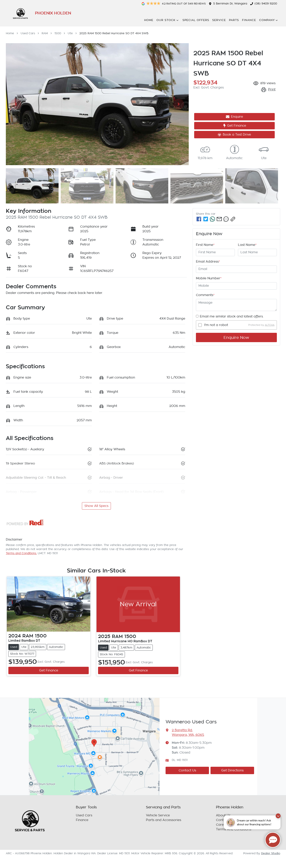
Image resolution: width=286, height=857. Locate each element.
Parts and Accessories (163, 820)
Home (148, 20)
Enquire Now (236, 337)
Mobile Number (209, 278)
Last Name (247, 244)
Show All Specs (96, 505)
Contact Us (187, 770)
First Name (205, 244)
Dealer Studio (270, 853)
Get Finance (236, 125)
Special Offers (195, 20)
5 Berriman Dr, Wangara (230, 3)
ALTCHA (270, 325)
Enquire (237, 116)
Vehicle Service (158, 815)
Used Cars (28, 33)
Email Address (208, 261)
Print (271, 89)
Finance (249, 20)
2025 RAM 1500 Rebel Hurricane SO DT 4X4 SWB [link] (113, 33)
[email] (219, 219)
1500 (57, 33)
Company (267, 20)
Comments (205, 295)
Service (219, 20)
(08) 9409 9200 (265, 3)
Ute (70, 33)
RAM (45, 33)
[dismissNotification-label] (278, 815)
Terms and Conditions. (21, 553)
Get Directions (232, 770)
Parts (234, 20)
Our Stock (165, 20)
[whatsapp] (212, 219)
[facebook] (199, 219)
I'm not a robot (216, 325)
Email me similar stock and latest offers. (231, 316)
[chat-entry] (273, 840)
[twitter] (206, 219)
